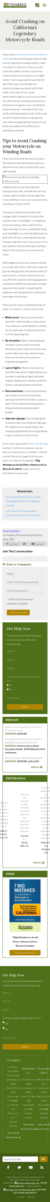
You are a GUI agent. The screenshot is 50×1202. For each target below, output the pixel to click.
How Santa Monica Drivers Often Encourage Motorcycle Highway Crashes (23, 501)
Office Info (12, 1133)
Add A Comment (18, 612)
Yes (11, 685)
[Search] (43, 1159)
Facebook (13, 543)
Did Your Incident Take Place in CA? (21, 1018)
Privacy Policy (35, 1180)
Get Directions (12, 1137)
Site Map (21, 1197)
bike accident (37, 443)
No (10, 689)
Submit (25, 706)
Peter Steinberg (11, 530)
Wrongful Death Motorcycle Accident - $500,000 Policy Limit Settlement (25, 746)
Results (12, 720)
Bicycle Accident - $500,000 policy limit (23, 760)
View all (35, 767)
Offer (10, 874)
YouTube (39, 543)
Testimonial (16, 778)
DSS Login (31, 1197)
